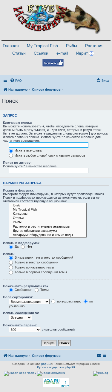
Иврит (82, 53)
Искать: (9, 254)
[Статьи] (48, 218)
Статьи (19, 53)
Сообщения (23, 289)
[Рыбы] (48, 222)
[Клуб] (48, 205)
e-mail (62, 53)
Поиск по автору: (17, 162)
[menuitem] (16, 80)
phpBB (46, 363)
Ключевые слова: (17, 122)
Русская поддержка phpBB (56, 367)
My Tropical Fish (42, 45)
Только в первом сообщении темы (40, 272)
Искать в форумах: (18, 190)
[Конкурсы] (48, 214)
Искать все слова (28, 150)
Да (16, 246)
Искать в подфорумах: (22, 243)
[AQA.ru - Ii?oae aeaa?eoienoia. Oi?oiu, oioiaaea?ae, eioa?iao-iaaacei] (56, 382)
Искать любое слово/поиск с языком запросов (49, 155)
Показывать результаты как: (26, 286)
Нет (29, 246)
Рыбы (71, 45)
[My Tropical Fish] (48, 210)
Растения (94, 45)
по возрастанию (68, 301)
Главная (11, 45)
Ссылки (41, 53)
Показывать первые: (20, 325)
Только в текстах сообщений (36, 262)
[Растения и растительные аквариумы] (48, 227)
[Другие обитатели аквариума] (48, 231)
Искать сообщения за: (21, 313)
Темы (44, 289)
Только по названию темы (34, 267)
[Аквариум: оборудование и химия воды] (48, 235)
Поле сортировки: (18, 297)
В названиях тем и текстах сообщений (43, 257)
